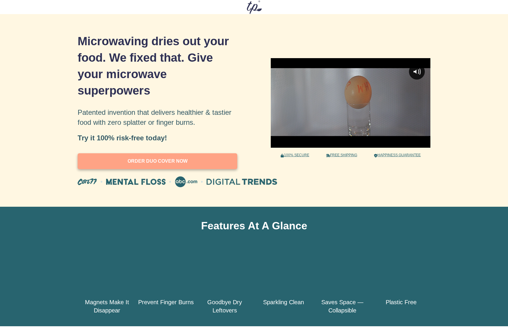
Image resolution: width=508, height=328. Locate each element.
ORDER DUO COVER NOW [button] (158, 161)
